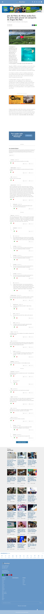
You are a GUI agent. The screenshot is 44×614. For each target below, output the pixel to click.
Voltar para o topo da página (22, 605)
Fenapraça (3, 589)
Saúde (3, 599)
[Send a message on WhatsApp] (3, 575)
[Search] (32, 2)
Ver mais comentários (22, 442)
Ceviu (23, 583)
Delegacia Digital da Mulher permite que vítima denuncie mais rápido (21, 531)
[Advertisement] (22, 612)
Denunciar (31, 163)
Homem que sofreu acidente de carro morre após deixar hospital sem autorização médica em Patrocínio (21, 498)
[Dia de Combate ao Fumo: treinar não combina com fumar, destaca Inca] (11, 539)
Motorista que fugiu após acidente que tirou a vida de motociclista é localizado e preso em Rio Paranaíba (32, 515)
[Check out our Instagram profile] (9, 575)
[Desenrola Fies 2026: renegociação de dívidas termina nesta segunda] (11, 524)
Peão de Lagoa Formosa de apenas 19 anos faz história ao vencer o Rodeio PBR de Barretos (21, 514)
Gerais (3, 590)
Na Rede (24, 580)
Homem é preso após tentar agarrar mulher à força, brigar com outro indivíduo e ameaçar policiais (11, 479)
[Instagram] (39, 2)
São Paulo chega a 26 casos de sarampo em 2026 (32, 545)
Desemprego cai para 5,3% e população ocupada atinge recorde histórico (21, 546)
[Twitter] (36, 2)
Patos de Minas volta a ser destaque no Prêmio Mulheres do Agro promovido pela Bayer (32, 479)
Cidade (3, 580)
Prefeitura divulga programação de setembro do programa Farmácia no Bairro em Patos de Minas (21, 462)
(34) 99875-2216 (7, 571)
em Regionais (12, 494)
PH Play (3, 594)
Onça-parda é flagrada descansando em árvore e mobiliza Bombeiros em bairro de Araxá (11, 498)
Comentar (11, 155)
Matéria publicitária (4, 593)
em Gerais (12, 528)
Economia (3, 584)
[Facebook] (34, 2)
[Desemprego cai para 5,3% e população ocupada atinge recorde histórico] (22, 539)
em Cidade (22, 459)
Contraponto (24, 584)
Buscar (40, 602)
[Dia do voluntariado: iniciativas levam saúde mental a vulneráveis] (32, 524)
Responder (25, 163)
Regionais (3, 598)
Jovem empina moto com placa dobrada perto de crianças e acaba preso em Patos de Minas (21, 479)
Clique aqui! (28, 135)
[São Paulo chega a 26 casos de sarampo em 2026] (32, 539)
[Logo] (20, 1)
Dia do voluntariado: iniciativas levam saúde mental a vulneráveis (32, 530)
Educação (3, 585)
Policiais (3, 595)
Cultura (3, 583)
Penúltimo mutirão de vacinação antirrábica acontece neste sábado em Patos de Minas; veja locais (32, 462)
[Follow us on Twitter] (7, 575)
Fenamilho (3, 588)
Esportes (3, 587)
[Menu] (2, 2)
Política (3, 597)
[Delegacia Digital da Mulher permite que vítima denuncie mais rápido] (22, 524)
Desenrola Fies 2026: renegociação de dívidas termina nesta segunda (11, 531)
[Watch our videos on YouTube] (11, 575)
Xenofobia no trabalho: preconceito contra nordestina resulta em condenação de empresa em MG (11, 514)
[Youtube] (41, 2)
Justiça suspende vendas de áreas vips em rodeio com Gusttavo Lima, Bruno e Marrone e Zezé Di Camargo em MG (32, 498)
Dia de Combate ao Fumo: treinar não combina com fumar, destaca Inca (11, 546)
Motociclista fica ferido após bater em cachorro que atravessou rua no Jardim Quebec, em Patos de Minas (11, 463)
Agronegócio (3, 579)
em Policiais (12, 459)
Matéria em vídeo (4, 592)
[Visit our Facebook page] (5, 575)
